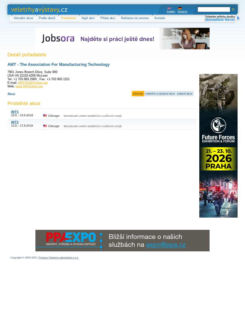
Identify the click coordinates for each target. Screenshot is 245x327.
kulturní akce (184, 93)
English (171, 11)
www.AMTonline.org (29, 86)
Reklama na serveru (135, 18)
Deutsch (182, 11)
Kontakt (160, 18)
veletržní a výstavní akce (160, 93)
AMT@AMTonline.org (33, 83)
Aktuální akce (23, 18)
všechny (138, 93)
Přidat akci (107, 18)
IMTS (15, 112)
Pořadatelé (68, 18)
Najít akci (88, 18)
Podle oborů (47, 18)
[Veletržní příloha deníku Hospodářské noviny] (222, 19)
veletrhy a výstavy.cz (26, 9)
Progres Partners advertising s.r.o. (59, 257)
